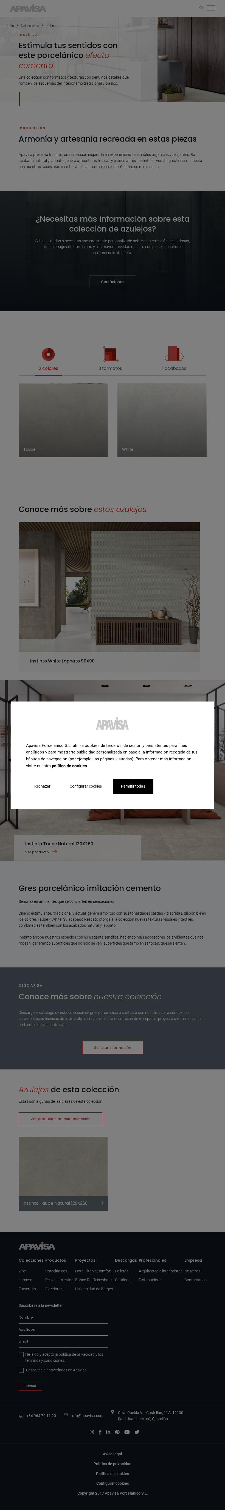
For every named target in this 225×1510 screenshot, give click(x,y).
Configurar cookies (86, 786)
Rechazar (42, 786)
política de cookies (69, 765)
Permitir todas (133, 786)
